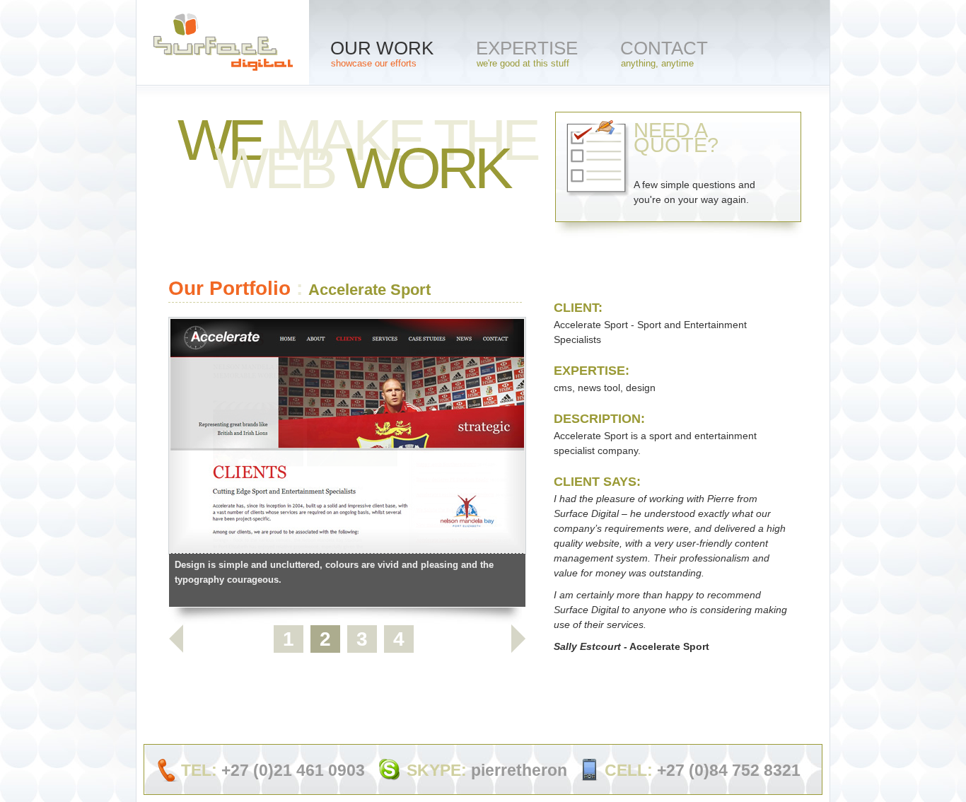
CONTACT (664, 53)
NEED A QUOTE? (694, 162)
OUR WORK (381, 53)
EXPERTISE (527, 53)
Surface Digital (223, 49)
